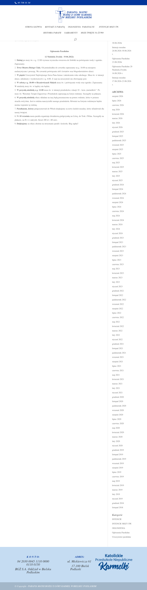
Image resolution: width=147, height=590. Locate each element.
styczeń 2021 (117, 392)
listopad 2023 (117, 242)
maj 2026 (116, 109)
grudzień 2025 (118, 131)
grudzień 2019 (118, 450)
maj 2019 (116, 481)
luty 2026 (116, 122)
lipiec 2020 (116, 419)
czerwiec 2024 (118, 211)
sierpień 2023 (117, 255)
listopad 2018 (117, 507)
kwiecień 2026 (118, 114)
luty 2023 (116, 282)
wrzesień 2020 (118, 410)
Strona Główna (33, 27)
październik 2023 (119, 246)
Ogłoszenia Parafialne (82, 27)
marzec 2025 (117, 171)
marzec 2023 (117, 277)
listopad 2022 (117, 295)
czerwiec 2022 (118, 317)
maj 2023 (116, 268)
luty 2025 (116, 175)
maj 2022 (116, 321)
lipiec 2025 (116, 153)
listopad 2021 (117, 348)
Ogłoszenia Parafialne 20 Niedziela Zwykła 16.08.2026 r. (122, 70)
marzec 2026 (117, 118)
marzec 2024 (117, 224)
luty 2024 (116, 228)
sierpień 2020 (117, 414)
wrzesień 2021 (118, 357)
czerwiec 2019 (118, 476)
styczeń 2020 (117, 445)
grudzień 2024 (118, 184)
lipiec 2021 (116, 366)
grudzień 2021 (118, 343)
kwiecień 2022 (118, 326)
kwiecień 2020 (118, 432)
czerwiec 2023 (118, 264)
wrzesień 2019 (118, 463)
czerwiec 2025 (118, 158)
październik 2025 (119, 140)
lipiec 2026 (116, 100)
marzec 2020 (117, 436)
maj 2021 (116, 374)
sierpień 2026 (117, 96)
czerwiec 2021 (118, 370)
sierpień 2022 (117, 308)
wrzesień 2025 (118, 144)
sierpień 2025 (117, 149)
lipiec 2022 (116, 312)
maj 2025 (116, 162)
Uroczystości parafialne (121, 536)
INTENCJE (117, 519)
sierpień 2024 (117, 202)
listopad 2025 (117, 136)
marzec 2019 (117, 489)
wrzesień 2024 (118, 198)
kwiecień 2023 (118, 273)
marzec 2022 (117, 330)
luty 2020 (116, 441)
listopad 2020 (117, 401)
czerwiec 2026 (118, 105)
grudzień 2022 (118, 290)
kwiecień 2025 (118, 167)
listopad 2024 (117, 189)
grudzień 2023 (118, 237)
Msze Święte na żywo (92, 33)
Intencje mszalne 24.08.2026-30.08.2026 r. (121, 51)
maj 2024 (116, 215)
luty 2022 (116, 335)
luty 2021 (116, 388)
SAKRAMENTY (71, 33)
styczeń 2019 (117, 498)
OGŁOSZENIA (118, 528)
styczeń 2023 (117, 286)
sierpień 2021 (117, 361)
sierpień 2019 (117, 467)
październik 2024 (119, 193)
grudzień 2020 (118, 397)
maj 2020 (116, 427)
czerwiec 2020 (118, 423)
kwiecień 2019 (118, 485)
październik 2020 (119, 405)
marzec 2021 (117, 383)
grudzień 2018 (118, 503)
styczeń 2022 (117, 339)
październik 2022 (119, 299)
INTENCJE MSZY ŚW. (109, 27)
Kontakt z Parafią (55, 27)
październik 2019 (119, 458)
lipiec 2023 (116, 259)
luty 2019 (116, 494)
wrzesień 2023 (118, 251)
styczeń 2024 (117, 233)
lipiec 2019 (116, 472)
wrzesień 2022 (118, 304)
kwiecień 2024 (118, 220)
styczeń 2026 (117, 127)
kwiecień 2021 (118, 379)
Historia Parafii (52, 33)
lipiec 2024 (116, 206)
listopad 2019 (117, 454)
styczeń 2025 (117, 180)
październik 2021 (119, 352)
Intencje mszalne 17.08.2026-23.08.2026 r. (121, 81)
